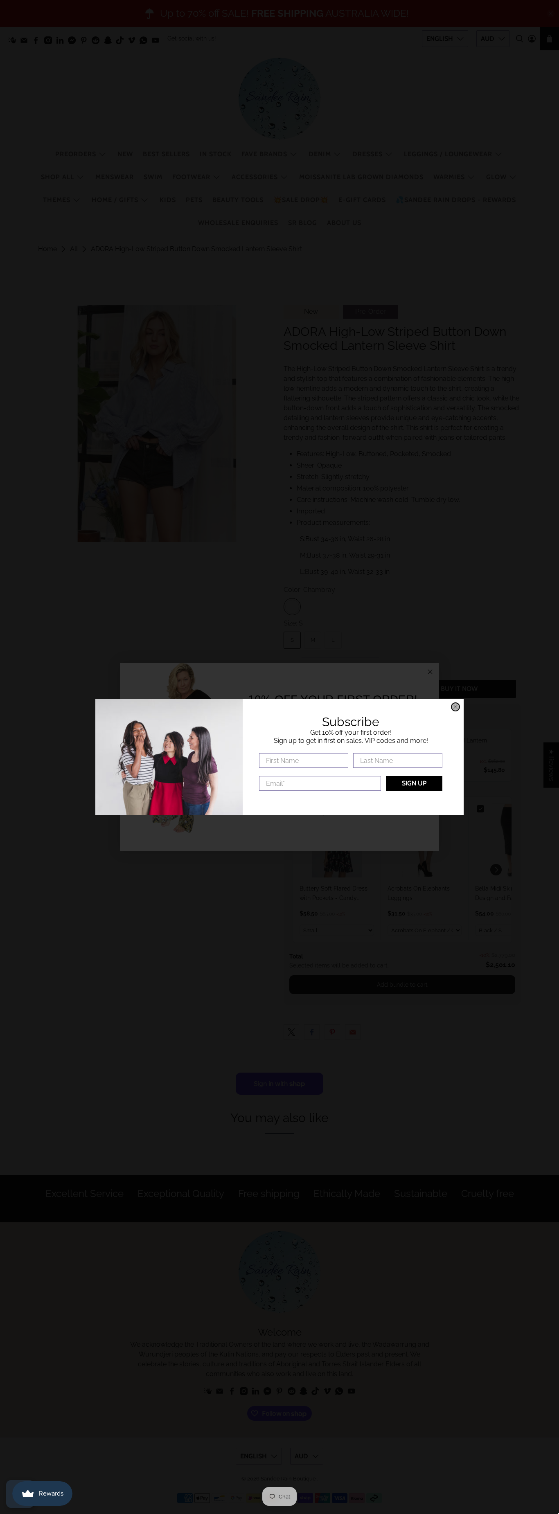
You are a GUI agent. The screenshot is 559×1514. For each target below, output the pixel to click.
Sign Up (414, 783)
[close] (455, 707)
